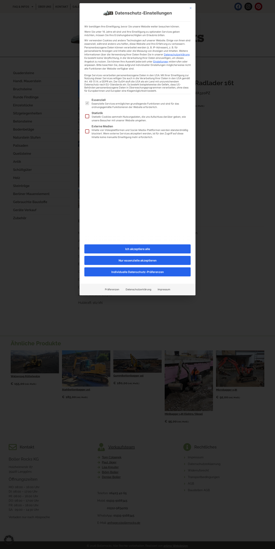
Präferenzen (112, 289)
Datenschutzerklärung (176, 54)
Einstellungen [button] (160, 61)
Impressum (164, 289)
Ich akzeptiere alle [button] (137, 249)
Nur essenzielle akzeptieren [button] (138, 260)
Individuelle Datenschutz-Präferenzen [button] (137, 272)
